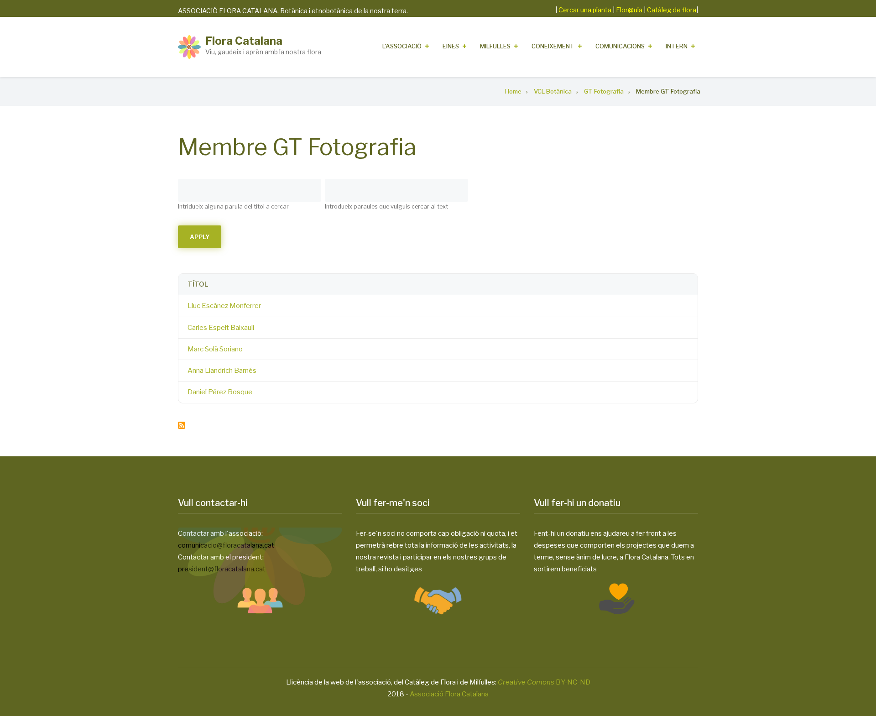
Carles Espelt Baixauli (221, 328)
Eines (451, 46)
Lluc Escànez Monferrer (224, 306)
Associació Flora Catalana (449, 694)
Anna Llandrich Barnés (222, 370)
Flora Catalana (243, 40)
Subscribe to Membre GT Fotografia (181, 425)
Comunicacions (620, 46)
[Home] (189, 46)
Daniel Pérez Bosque (220, 392)
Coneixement (553, 46)
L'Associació (402, 46)
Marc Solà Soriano (215, 349)
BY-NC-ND (544, 682)
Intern (677, 46)
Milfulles (495, 46)
